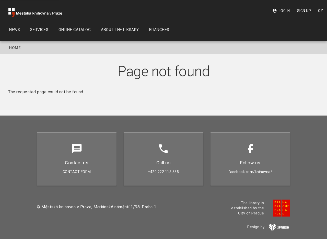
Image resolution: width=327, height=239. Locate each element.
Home (14, 47)
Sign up (304, 11)
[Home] (35, 12)
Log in (281, 10)
